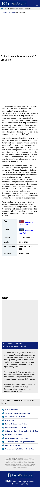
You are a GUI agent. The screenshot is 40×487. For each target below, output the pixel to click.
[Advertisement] (20, 34)
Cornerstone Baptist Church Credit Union (20, 449)
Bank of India (9, 420)
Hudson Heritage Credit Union (16, 424)
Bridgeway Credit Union (13, 445)
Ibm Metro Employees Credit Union (17, 413)
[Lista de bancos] (14, 3)
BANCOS (4, 12)
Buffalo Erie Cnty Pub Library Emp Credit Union (21, 431)
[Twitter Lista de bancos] (10, 482)
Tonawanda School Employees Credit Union (20, 442)
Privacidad (17, 482)
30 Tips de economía (12, 343)
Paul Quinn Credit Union (13, 435)
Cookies (30, 482)
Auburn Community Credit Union (16, 438)
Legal (24, 482)
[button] (37, 5)
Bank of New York (11, 410)
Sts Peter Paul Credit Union (15, 417)
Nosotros (16, 484)
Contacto (24, 484)
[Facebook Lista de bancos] (7, 482)
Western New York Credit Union (16, 427)
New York (12, 12)
